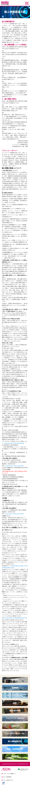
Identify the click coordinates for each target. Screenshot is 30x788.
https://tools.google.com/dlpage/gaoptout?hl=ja (14, 617)
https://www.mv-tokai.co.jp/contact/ (14, 465)
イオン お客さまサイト (8, 780)
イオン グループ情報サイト (9, 773)
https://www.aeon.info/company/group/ (14, 443)
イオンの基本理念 (7, 776)
